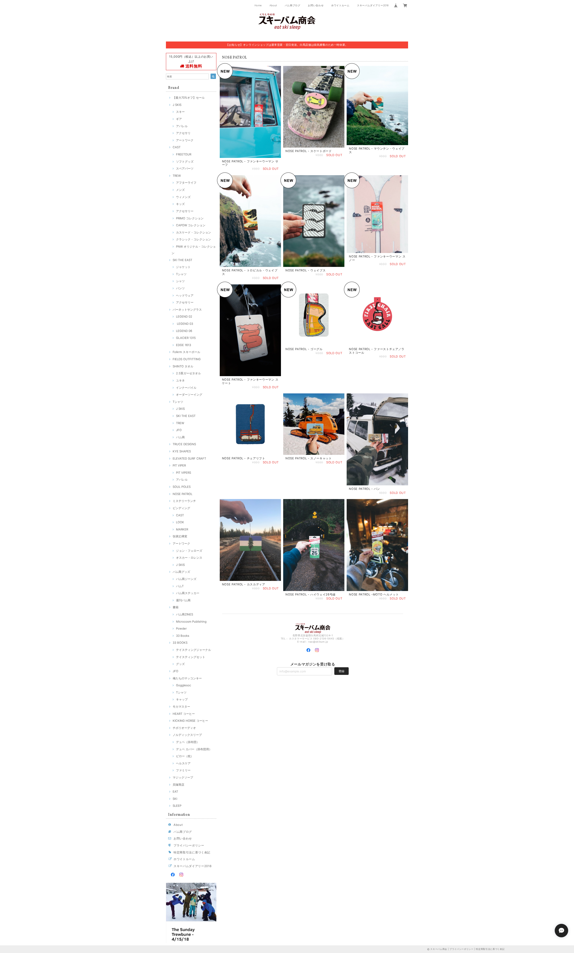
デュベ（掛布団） (187, 742)
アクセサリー (185, 211)
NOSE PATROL (182, 494)
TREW (177, 175)
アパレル (182, 126)
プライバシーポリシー (189, 845)
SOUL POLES (182, 486)
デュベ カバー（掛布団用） (194, 749)
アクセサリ (183, 133)
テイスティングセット (190, 657)
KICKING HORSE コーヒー (190, 720)
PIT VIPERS (183, 472)
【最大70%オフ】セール (189, 97)
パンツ (180, 288)
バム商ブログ (292, 5)
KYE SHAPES (182, 451)
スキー (180, 111)
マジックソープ (183, 777)
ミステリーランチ (184, 501)
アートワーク (185, 140)
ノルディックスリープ (187, 735)
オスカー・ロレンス (189, 557)
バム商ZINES (184, 614)
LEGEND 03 (184, 323)
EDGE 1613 (183, 345)
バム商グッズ (181, 572)
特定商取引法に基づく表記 (192, 852)
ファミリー (183, 770)
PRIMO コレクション (190, 218)
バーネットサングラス (187, 309)
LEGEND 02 (184, 316)
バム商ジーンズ (186, 579)
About (273, 5)
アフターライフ (186, 182)
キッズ (180, 204)
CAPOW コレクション (190, 225)
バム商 (180, 437)
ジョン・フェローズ (189, 550)
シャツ (180, 281)
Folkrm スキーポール (186, 352)
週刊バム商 (183, 600)
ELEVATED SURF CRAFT (189, 458)
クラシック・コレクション (193, 239)
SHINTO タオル (183, 366)
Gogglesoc (183, 685)
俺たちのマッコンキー (187, 678)
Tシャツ (181, 274)
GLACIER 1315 (186, 338)
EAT (175, 791)
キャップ (182, 699)
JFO (179, 430)
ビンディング (181, 508)
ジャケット (183, 267)
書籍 (175, 607)
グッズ (180, 664)
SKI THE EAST (182, 260)
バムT (180, 586)
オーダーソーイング (189, 394)
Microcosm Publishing (191, 621)
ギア (179, 119)
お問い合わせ (316, 5)
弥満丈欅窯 (180, 536)
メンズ (180, 190)
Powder (181, 628)
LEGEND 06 (184, 331)
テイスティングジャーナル (193, 650)
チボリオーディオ (184, 728)
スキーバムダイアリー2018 (372, 5)
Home (258, 5)
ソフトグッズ (185, 161)
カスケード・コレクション (193, 232)
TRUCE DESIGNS (184, 444)
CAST (176, 147)
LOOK (180, 522)
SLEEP (177, 805)
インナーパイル (186, 387)
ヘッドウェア (185, 295)
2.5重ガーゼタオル (188, 373)
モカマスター (181, 706)
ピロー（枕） (185, 756)
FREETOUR (183, 154)
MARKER (182, 529)
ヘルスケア (183, 763)
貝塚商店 (178, 784)
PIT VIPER (179, 465)
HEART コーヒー (184, 713)
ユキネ (180, 380)
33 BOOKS (180, 642)
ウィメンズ (183, 197)
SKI (175, 798)
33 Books (182, 635)
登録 (341, 671)
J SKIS (177, 105)
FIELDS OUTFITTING (187, 359)
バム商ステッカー (187, 593)
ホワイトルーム (340, 5)
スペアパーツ (185, 168)
